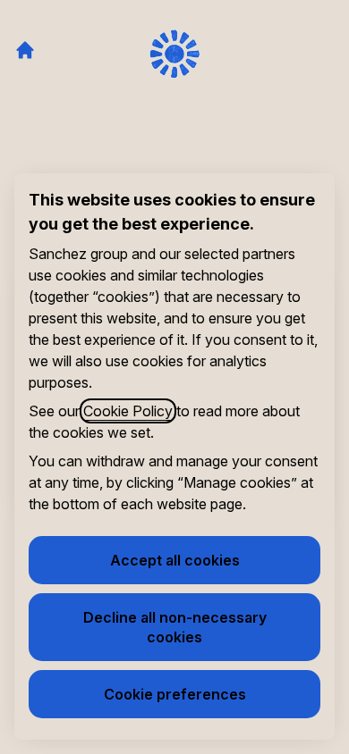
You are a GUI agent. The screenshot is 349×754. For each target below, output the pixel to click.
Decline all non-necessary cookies (175, 627)
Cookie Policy (128, 411)
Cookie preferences (175, 694)
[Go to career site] (25, 50)
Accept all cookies (175, 560)
